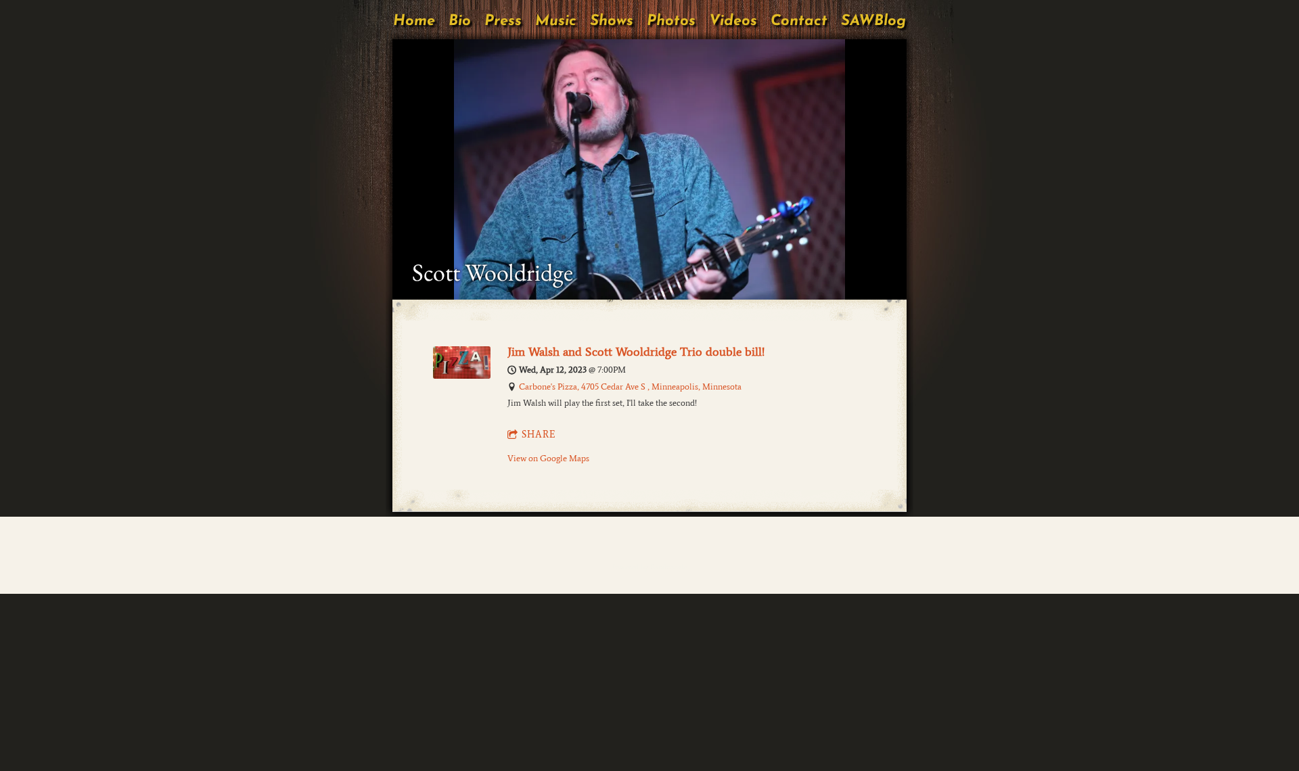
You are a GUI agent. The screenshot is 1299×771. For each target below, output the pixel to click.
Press (503, 21)
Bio (460, 21)
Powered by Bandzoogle (649, 567)
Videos (733, 21)
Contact (799, 21)
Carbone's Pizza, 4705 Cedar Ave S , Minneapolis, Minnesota (630, 386)
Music (555, 21)
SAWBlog (873, 21)
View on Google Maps (548, 458)
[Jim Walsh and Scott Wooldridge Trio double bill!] (462, 376)
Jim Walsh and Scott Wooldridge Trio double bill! (636, 351)
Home (414, 21)
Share (539, 434)
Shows (611, 21)
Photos (671, 21)
